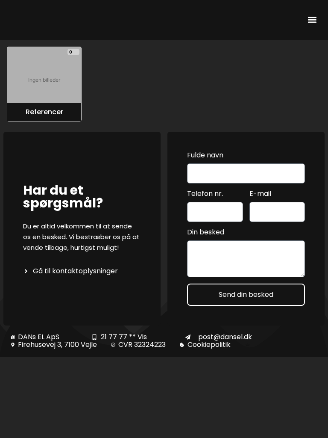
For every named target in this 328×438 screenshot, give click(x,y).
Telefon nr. (205, 194)
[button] (312, 20)
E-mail (260, 194)
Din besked (205, 232)
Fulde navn (205, 155)
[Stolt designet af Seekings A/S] (248, 345)
